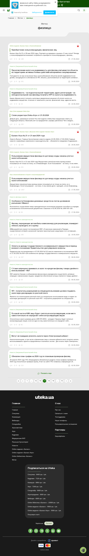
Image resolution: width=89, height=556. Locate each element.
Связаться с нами (61, 413)
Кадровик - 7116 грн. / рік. (37, 478)
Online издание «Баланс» (21, 449)
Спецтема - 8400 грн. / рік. (37, 474)
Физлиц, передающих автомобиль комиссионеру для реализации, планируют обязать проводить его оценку (45, 224)
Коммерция (16, 417)
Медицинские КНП (18, 438)
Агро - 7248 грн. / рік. (35, 486)
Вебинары (15, 420)
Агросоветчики (17, 428)
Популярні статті (33, 514)
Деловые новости (21, 197)
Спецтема (15, 413)
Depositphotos (60, 436)
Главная (15, 410)
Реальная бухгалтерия (20, 442)
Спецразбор (16, 424)
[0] (83, 550)
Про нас (58, 410)
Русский (49, 523)
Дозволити (49, 12)
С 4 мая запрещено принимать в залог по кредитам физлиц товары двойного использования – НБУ (45, 270)
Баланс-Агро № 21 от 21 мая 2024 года (28, 136)
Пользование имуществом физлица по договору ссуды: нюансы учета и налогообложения (42, 157)
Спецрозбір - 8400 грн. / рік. (37, 490)
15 (36, 381)
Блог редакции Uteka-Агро (22, 111)
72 (62, 381)
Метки (14, 460)
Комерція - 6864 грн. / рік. (37, 482)
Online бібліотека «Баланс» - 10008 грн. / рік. (43, 502)
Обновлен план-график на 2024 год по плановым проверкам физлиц (41, 356)
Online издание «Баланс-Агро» (19, 46)
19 (53, 381)
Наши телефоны (61, 420)
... (31, 381)
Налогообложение (35, 46)
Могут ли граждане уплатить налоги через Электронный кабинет (40, 336)
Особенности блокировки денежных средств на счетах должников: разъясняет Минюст (41, 202)
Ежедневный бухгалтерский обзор (26, 66)
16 (40, 381)
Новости (12, 66)
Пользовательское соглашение (66, 424)
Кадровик (15, 435)
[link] (44, 52)
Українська (39, 523)
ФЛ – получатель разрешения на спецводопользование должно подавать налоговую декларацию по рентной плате (43, 292)
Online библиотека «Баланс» (22, 456)
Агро (11, 111)
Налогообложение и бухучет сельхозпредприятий (29, 174)
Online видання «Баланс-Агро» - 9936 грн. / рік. (44, 510)
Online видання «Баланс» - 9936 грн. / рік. (43, 506)
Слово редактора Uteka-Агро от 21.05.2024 (30, 115)
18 (49, 381)
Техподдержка (60, 417)
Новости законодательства (24, 219)
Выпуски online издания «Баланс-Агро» (42, 132)
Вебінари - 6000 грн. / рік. (37, 498)
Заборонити (37, 12)
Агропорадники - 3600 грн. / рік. (39, 494)
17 (44, 381)
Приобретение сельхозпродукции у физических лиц (34, 50)
